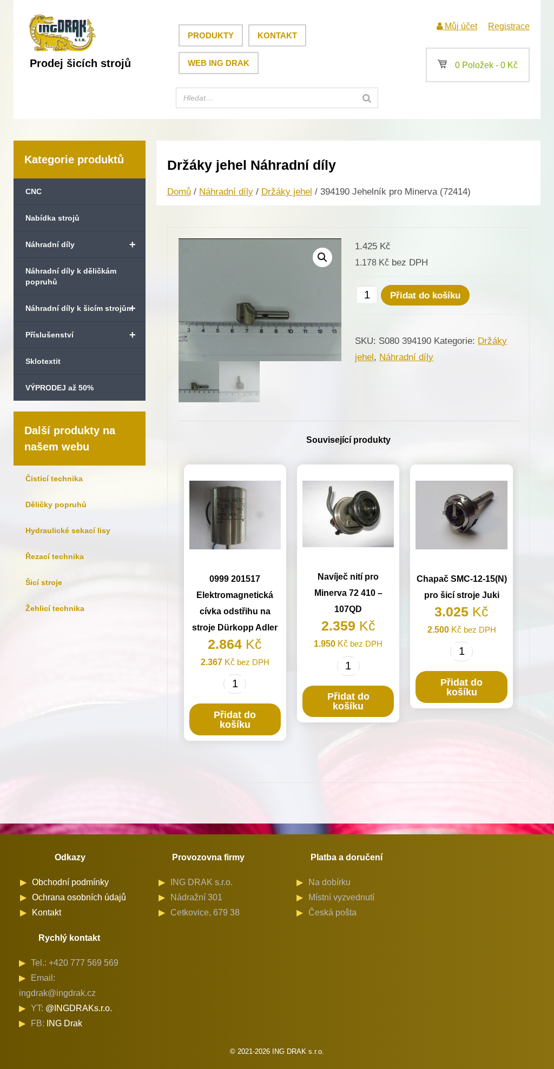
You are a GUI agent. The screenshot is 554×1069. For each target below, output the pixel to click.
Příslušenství (80, 335)
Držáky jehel (286, 192)
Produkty (211, 35)
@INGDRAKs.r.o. (78, 1008)
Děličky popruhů (56, 504)
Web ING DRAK (218, 63)
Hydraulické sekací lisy (67, 530)
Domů (179, 192)
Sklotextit (43, 361)
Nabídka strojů (52, 218)
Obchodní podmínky (70, 882)
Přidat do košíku (425, 295)
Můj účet (460, 26)
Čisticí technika (54, 478)
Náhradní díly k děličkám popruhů (70, 276)
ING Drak (64, 1023)
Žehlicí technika (54, 608)
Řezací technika (54, 556)
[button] (322, 257)
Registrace (509, 26)
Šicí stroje (43, 582)
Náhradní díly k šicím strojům (80, 308)
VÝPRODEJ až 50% (59, 387)
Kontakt (277, 35)
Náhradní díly (80, 244)
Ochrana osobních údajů (79, 897)
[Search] (367, 98)
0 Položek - (478, 65)
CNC (33, 191)
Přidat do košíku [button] (235, 719)
